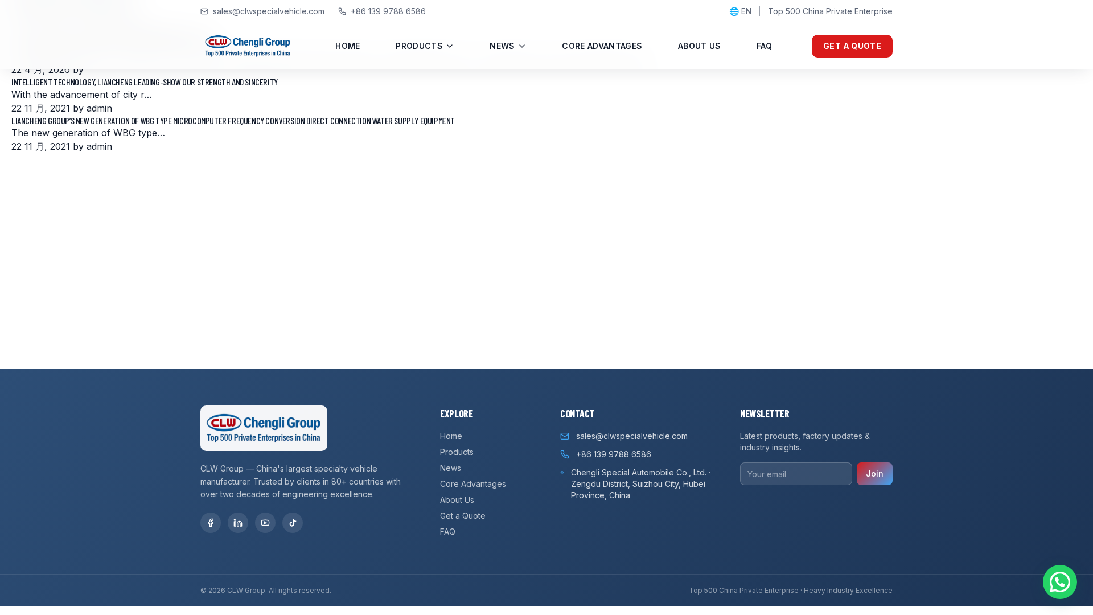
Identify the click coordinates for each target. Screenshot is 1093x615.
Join (875, 473)
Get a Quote (852, 46)
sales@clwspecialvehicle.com (268, 11)
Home (347, 46)
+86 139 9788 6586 (388, 11)
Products (419, 46)
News (502, 46)
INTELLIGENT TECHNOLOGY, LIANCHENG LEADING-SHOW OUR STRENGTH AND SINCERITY (144, 81)
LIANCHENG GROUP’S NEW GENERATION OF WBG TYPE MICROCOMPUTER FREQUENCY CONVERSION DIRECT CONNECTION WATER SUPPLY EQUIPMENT (233, 120)
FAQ (764, 46)
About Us (699, 46)
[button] (1060, 582)
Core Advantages (602, 46)
